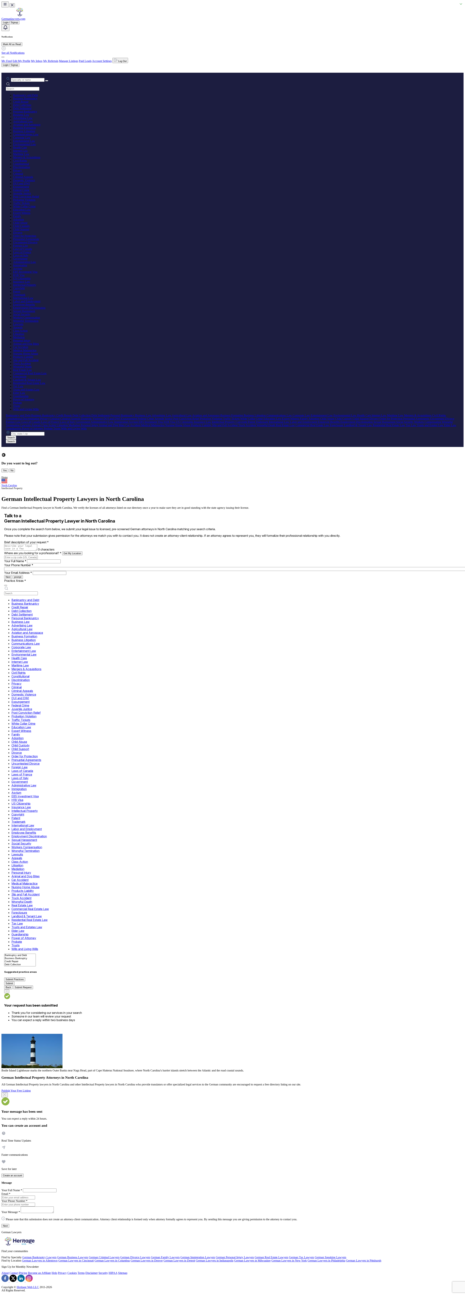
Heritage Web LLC (28, 1287)
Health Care (20, 147)
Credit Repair (21, 101)
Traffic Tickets (21, 203)
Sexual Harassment (24, 311)
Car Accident (20, 347)
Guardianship (21, 396)
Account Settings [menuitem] (102, 61)
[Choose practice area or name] (46, 80)
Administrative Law (24, 262)
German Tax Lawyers (301, 1257)
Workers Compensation (26, 317)
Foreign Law (20, 245)
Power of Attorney (23, 399)
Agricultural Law (23, 121)
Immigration (20, 265)
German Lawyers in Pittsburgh (363, 1260)
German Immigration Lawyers (197, 1257)
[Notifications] (5, 27)
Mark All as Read (12, 44)
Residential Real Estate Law (29, 383)
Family (17, 216)
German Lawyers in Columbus (112, 1260)
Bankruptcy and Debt (25, 95)
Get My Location (72, 553)
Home (4, 477)
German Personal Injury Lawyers (235, 1257)
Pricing (23, 1272)
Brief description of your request (26, 542)
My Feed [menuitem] (6, 61)
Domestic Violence (24, 180)
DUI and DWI (21, 183)
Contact (13, 1272)
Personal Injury (22, 340)
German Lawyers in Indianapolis (214, 1260)
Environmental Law (24, 144)
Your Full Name (15, 561)
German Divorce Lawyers (135, 1257)
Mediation (19, 337)
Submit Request (23, 987)
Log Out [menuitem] (122, 61)
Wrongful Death (22, 366)
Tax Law (18, 386)
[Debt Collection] (20, 964)
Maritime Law (21, 154)
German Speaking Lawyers (330, 1257)
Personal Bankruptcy (25, 111)
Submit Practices (15, 979)
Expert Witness (21, 212)
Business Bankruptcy (25, 98)
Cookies (72, 1272)
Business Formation (24, 127)
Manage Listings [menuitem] (68, 61)
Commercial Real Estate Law (30, 373)
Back (8, 987)
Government (20, 258)
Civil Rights (20, 160)
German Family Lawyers (165, 1257)
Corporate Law (22, 137)
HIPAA (113, 1272)
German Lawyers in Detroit (179, 1260)
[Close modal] (4, 1094)
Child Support (21, 229)
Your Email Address (18, 573)
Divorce (17, 232)
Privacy (17, 170)
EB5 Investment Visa (25, 271)
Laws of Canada (22, 248)
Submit (9, 983)
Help (54, 1272)
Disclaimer (91, 1272)
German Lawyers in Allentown (40, 1260)
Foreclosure (20, 376)
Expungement (21, 186)
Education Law (22, 209)
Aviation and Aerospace (27, 124)
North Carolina (9, 485)
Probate (17, 402)
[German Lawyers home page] (19, 15)
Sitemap (122, 1272)
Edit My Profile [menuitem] (21, 61)
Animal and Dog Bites (26, 343)
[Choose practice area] (5, 585)
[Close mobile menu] (12, 5)
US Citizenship (22, 278)
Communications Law (26, 134)
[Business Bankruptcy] (20, 958)
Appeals (18, 327)
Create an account (12, 1175)
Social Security (21, 314)
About (5, 1272)
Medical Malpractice (25, 350)
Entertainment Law (24, 140)
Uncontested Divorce (25, 242)
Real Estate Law (22, 370)
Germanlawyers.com (13, 18)
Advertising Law (23, 118)
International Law (23, 298)
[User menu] (2, 57)
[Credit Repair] (20, 961)
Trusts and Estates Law (26, 389)
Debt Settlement (22, 108)
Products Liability (23, 356)
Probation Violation (24, 199)
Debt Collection (22, 105)
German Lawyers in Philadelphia (326, 1260)
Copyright (19, 288)
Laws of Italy (20, 255)
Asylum (17, 268)
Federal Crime (21, 190)
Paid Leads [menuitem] (85, 61)
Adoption (18, 219)
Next (8, 577)
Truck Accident (22, 363)
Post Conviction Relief (26, 196)
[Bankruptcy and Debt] (20, 955)
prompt (17, 577)
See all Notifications (13, 52)
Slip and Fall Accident (26, 360)
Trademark (19, 294)
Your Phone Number (18, 565)
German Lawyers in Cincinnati (76, 1260)
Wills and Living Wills (26, 409)
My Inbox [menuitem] (37, 61)
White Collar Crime (24, 206)
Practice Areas (15, 581)
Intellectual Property (24, 284)
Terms (81, 1272)
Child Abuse (20, 222)
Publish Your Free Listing (16, 1090)
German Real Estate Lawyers (271, 1257)
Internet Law (20, 150)
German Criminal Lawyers (104, 1257)
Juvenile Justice (22, 193)
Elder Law (19, 392)
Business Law (21, 114)
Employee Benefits (24, 304)
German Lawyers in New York (289, 1260)
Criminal (18, 173)
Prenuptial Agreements (26, 239)
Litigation (18, 334)
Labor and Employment (26, 301)
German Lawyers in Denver (147, 1260)
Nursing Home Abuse (25, 353)
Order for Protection (24, 235)
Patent (16, 291)
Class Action (20, 330)
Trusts (16, 405)
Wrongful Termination (26, 320)
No (12, 470)
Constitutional (21, 163)
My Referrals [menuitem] (50, 61)
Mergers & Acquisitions (26, 157)
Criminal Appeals (23, 176)
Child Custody (21, 226)
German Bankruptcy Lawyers (39, 1257)
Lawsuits (18, 324)
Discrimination (21, 167)
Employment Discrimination (29, 307)
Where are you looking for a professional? (32, 553)
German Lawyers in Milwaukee (252, 1260)
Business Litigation (24, 131)
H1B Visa (19, 275)
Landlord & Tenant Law (27, 379)
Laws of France (22, 252)
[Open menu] (5, 4)
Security (103, 1272)
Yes (5, 470)
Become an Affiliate (39, 1272)
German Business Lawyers (72, 1257)
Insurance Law (21, 281)
